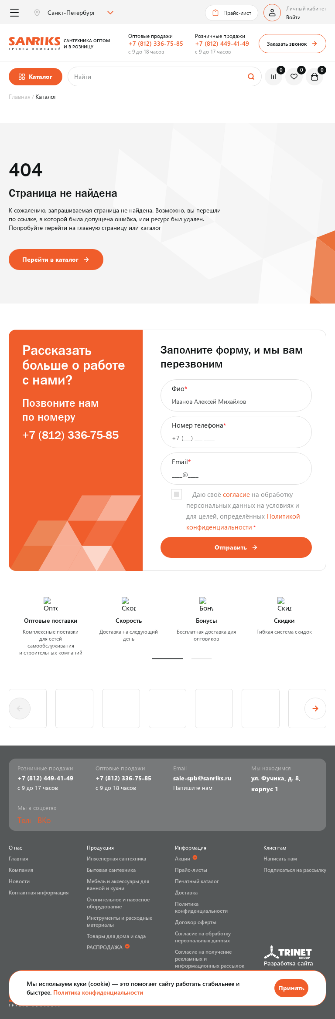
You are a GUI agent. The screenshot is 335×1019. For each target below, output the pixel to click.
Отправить (231, 547)
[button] (167, 658)
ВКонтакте (44, 820)
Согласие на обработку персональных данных (203, 937)
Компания (21, 869)
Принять (291, 988)
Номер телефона (199, 425)
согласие (236, 494)
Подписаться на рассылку (294, 869)
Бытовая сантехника (111, 869)
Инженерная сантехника (116, 858)
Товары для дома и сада (116, 935)
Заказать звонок (287, 43)
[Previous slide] (20, 708)
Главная (18, 858)
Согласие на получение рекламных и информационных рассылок (209, 958)
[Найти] (251, 76)
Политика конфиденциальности (98, 992)
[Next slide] (315, 708)
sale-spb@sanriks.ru (202, 778)
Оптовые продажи (150, 35)
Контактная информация (38, 892)
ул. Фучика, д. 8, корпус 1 (276, 783)
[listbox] (79, 12)
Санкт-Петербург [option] (71, 12)
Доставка (186, 892)
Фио (179, 388)
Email (181, 461)
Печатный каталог (197, 880)
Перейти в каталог (50, 259)
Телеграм (24, 820)
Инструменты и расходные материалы (119, 921)
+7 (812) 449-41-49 (222, 43)
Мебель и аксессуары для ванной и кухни (118, 884)
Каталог (40, 76)
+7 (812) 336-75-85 (155, 43)
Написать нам (280, 858)
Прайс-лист (237, 12)
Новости (19, 880)
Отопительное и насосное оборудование (118, 903)
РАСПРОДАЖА (105, 947)
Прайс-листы (191, 869)
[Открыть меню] (14, 12)
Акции (182, 858)
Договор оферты (195, 921)
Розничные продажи (220, 35)
